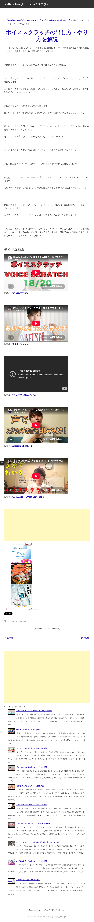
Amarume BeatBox (22, 446)
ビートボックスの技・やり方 (17, 621)
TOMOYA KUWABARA (24, 395)
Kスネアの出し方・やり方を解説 (28, 880)
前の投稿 (85, 638)
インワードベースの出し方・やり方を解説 (31, 805)
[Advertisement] (47, 525)
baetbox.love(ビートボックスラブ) (41, 910)
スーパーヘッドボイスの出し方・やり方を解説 (33, 823)
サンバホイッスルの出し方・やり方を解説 (31, 767)
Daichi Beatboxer (21, 344)
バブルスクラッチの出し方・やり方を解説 (31, 861)
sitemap (61, 910)
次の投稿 (9, 638)
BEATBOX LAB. (20, 293)
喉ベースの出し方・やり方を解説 (28, 730)
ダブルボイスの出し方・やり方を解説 (30, 786)
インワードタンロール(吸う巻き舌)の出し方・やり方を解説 (38, 842)
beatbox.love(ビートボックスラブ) (25, 4)
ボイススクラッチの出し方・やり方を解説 (47, 35)
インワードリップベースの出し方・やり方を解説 (34, 711)
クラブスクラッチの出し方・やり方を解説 (31, 748)
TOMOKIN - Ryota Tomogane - (28, 497)
